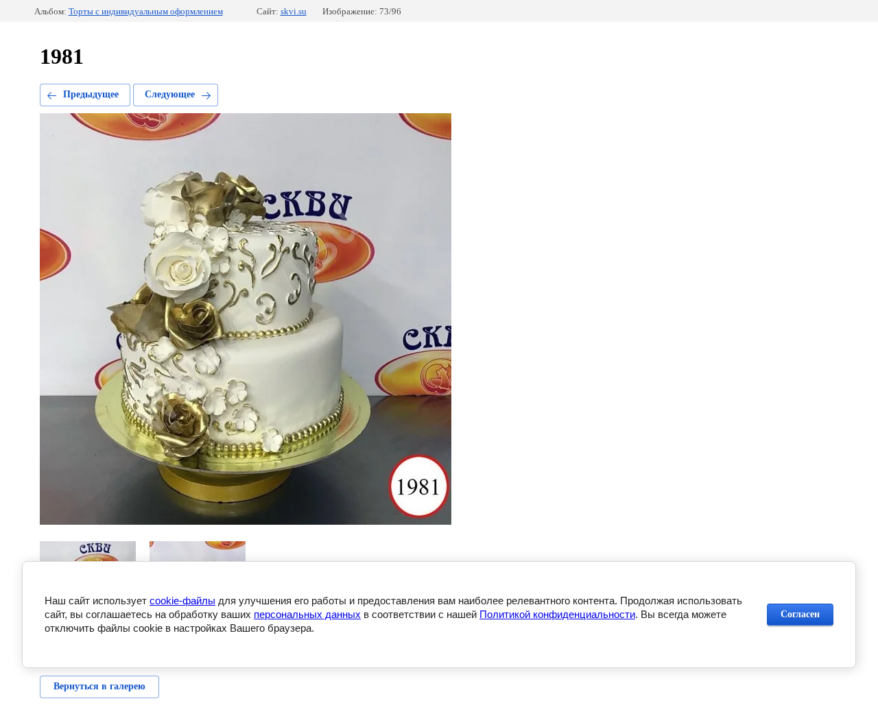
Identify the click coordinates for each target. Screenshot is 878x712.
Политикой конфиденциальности (557, 614)
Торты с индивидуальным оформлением (146, 11)
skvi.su (294, 11)
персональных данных (307, 614)
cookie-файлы (182, 600)
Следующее (170, 94)
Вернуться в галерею (99, 686)
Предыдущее (91, 94)
